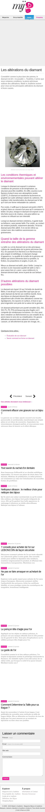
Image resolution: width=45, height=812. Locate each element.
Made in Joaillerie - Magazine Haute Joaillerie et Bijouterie (22, 7)
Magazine (5, 17)
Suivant (29, 396)
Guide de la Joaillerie (9, 796)
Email (12, 744)
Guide (29, 17)
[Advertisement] (22, 43)
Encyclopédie (18, 17)
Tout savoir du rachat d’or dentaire (18, 468)
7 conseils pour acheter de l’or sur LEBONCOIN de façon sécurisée (17, 548)
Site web (5, 750)
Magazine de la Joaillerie (10, 791)
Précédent (17, 396)
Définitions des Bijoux (9, 798)
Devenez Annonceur (28, 794)
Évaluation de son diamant (16, 336)
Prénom (7, 737)
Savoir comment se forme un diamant (20, 338)
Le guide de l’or (8, 650)
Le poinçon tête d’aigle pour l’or (16, 629)
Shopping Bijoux (7, 801)
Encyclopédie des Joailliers (11, 794)
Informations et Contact (30, 791)
